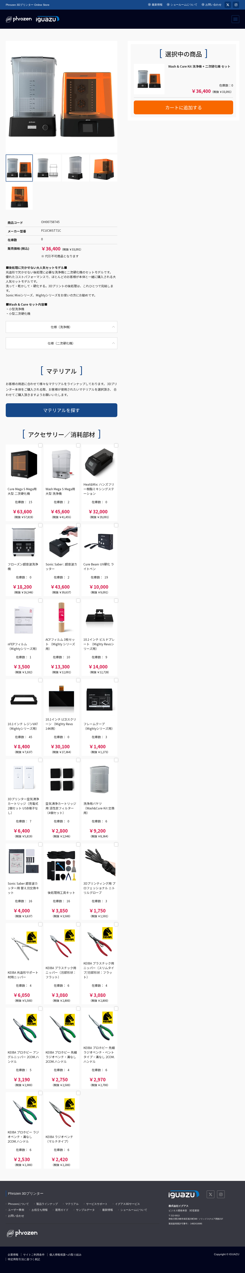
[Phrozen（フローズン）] (22, 1233)
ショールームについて (184, 4)
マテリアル (72, 1203)
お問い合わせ (213, 4)
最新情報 (157, 4)
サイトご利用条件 (34, 1254)
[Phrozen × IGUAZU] (32, 19)
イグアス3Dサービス (127, 1203)
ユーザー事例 (16, 1209)
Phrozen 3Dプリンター (25, 1193)
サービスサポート (97, 1203)
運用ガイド (62, 1209)
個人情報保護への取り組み (65, 1254)
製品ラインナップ (47, 1203)
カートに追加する (183, 107)
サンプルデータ (85, 1209)
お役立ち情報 (40, 1209)
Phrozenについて (18, 1203)
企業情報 (13, 1254)
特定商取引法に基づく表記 (24, 1259)
